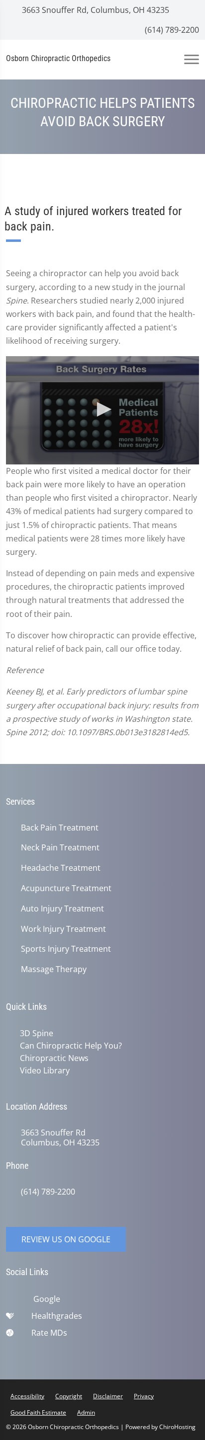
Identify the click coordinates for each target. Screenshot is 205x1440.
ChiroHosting (177, 1427)
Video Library (45, 1070)
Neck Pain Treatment (60, 847)
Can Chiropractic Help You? (71, 1045)
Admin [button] (86, 1412)
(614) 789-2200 (171, 29)
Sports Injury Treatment (66, 949)
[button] (102, 409)
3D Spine (36, 1033)
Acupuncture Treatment (66, 888)
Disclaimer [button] (108, 1396)
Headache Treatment (61, 868)
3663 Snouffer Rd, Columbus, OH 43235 (94, 9)
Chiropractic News (54, 1058)
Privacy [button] (144, 1396)
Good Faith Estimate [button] (38, 1412)
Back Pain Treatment (60, 828)
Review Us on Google (65, 1239)
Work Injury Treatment (63, 929)
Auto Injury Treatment (62, 909)
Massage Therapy (54, 969)
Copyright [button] (68, 1396)
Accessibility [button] (27, 1396)
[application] (102, 410)
